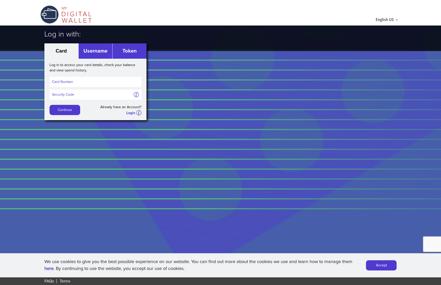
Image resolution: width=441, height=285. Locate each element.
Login (130, 113)
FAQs (49, 281)
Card (61, 51)
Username (95, 51)
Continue (65, 110)
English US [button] (387, 19)
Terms (65, 281)
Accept (381, 265)
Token (129, 51)
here (49, 268)
